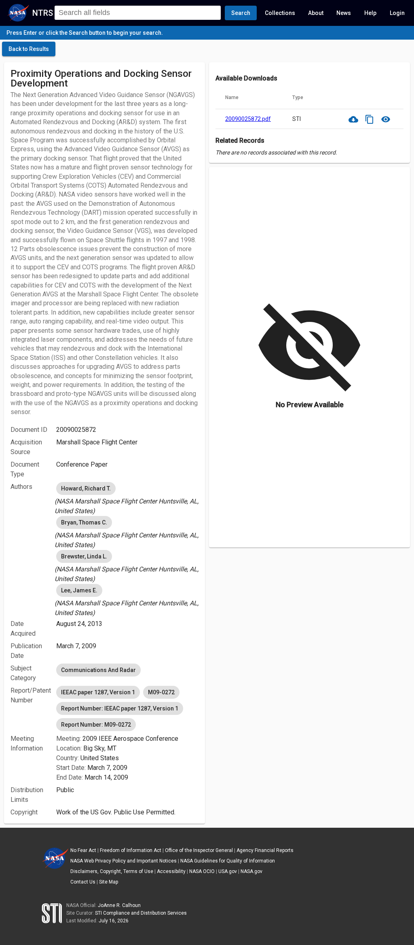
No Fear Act (83, 850)
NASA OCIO (202, 871)
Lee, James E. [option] (79, 590)
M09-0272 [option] (161, 692)
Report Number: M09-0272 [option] (96, 724)
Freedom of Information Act (130, 850)
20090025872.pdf (248, 119)
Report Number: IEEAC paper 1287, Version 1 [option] (119, 708)
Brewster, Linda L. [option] (84, 556)
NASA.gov (251, 871)
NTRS (42, 13)
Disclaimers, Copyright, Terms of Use (111, 871)
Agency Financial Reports (265, 850)
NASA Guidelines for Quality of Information (227, 861)
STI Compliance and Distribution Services (141, 913)
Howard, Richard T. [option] (86, 488)
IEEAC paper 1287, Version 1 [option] (98, 692)
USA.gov (227, 871)
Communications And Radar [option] (98, 670)
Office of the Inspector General (199, 850)
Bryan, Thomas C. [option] (84, 522)
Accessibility (171, 871)
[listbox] (127, 498)
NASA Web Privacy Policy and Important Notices (123, 861)
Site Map (108, 882)
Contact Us (82, 882)
